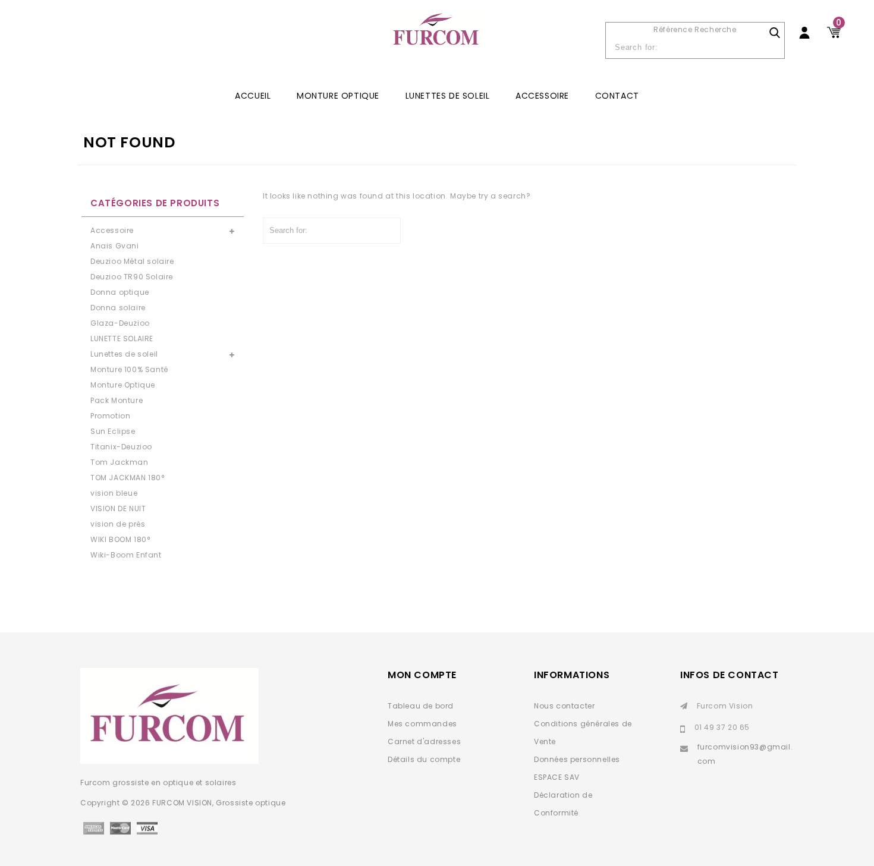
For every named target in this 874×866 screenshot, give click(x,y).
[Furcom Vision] (437, 36)
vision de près (117, 524)
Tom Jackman (119, 462)
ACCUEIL (253, 96)
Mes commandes (422, 724)
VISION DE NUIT (118, 508)
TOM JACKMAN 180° (127, 478)
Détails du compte (424, 759)
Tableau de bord (421, 706)
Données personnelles (577, 759)
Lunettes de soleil (447, 96)
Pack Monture (116, 400)
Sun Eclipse (113, 431)
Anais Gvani (114, 246)
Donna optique (119, 292)
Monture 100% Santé (129, 369)
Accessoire (542, 96)
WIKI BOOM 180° (120, 539)
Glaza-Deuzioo (120, 323)
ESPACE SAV (557, 777)
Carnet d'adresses (424, 741)
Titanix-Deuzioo (121, 447)
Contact (617, 96)
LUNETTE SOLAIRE (121, 338)
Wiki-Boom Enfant (126, 555)
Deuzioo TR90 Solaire (131, 277)
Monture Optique (338, 96)
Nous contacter (564, 706)
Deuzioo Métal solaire (132, 261)
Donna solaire (118, 308)
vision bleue (113, 493)
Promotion (110, 416)
